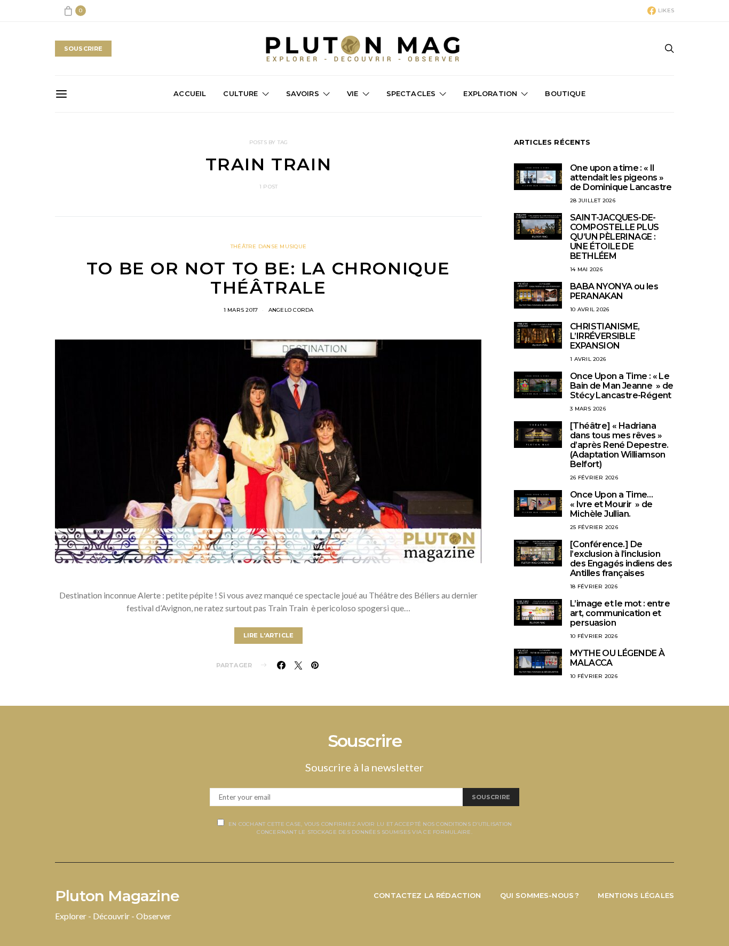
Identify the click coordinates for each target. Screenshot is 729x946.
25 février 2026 (594, 527)
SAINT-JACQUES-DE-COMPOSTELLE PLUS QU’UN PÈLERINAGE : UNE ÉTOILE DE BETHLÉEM (614, 236)
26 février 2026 (594, 477)
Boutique (565, 93)
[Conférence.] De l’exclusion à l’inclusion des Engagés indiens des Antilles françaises (621, 558)
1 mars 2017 (241, 309)
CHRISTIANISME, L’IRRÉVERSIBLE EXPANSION (605, 336)
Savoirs (302, 93)
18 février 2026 (593, 586)
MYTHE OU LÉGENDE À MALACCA (617, 658)
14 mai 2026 (586, 269)
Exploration (490, 93)
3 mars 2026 (588, 408)
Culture (240, 93)
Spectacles (411, 93)
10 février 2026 (593, 636)
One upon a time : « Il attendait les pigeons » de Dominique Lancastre (621, 177)
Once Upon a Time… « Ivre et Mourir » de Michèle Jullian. (611, 504)
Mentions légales (636, 895)
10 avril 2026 (589, 309)
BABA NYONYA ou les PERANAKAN (614, 291)
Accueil (189, 93)
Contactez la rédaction (427, 895)
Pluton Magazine (117, 895)
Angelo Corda (291, 309)
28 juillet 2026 (592, 200)
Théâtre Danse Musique (268, 246)
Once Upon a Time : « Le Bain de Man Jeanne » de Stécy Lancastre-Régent (621, 385)
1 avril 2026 (588, 359)
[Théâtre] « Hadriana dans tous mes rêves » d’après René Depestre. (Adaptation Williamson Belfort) (619, 445)
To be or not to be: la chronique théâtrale (268, 278)
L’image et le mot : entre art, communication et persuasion (620, 613)
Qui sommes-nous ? (540, 895)
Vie (353, 93)
